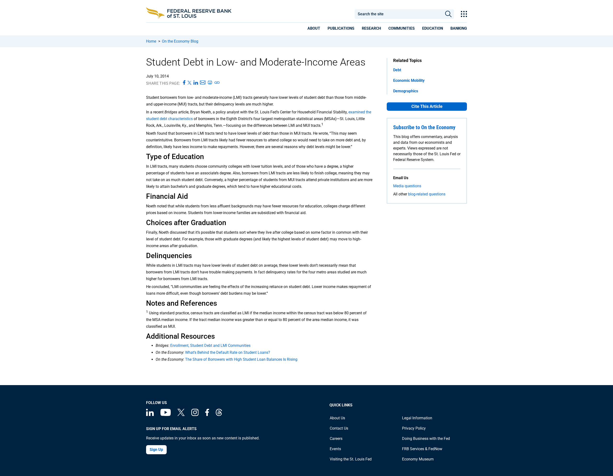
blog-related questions (426, 194)
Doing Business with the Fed (426, 438)
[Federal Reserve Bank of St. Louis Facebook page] (207, 414)
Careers (336, 438)
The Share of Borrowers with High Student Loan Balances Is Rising (241, 359)
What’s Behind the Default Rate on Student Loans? (227, 352)
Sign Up (156, 449)
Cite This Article (427, 106)
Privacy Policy (414, 428)
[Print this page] (209, 83)
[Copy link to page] (217, 83)
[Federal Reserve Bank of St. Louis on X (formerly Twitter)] (181, 414)
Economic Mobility (409, 80)
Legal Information (417, 418)
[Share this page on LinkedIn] (196, 83)
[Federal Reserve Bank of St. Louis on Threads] (219, 414)
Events (335, 449)
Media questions (407, 186)
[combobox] (398, 14)
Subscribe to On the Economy (424, 127)
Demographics (405, 91)
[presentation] (313, 29)
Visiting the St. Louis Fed (351, 459)
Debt (397, 70)
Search (448, 14)
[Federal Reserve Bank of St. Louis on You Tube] (165, 414)
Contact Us (339, 428)
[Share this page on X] (190, 83)
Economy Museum (418, 459)
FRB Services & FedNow (422, 449)
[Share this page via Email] (202, 83)
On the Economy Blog (180, 41)
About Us (337, 418)
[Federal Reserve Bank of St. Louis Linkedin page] (150, 414)
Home (151, 41)
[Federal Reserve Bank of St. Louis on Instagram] (195, 414)
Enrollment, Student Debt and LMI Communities (210, 345)
